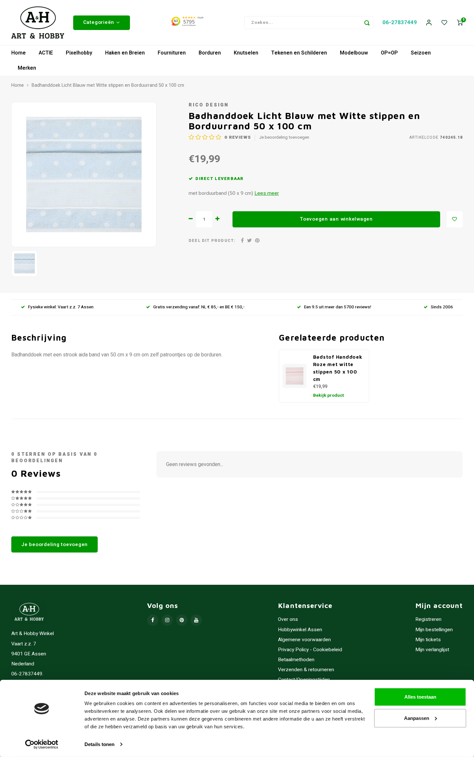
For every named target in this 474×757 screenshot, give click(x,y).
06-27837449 (399, 22)
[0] (460, 22)
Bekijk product (328, 395)
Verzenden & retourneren (306, 669)
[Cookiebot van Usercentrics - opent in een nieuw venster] (42, 744)
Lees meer (266, 193)
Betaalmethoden (296, 659)
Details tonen (99, 744)
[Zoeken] (366, 22)
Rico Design (209, 105)
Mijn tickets (428, 639)
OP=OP (389, 53)
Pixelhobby (79, 53)
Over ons (288, 619)
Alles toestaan (420, 697)
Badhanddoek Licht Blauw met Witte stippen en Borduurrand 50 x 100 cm (108, 85)
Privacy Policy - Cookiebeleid (310, 649)
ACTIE (46, 53)
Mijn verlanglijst (432, 649)
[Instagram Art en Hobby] (167, 620)
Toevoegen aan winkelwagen (336, 219)
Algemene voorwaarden (304, 639)
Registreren (428, 619)
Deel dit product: (212, 241)
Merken (27, 68)
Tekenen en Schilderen (299, 53)
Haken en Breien (125, 53)
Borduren (210, 53)
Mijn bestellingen (434, 629)
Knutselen (246, 53)
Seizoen (421, 53)
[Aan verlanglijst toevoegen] (455, 219)
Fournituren (172, 53)
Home (18, 53)
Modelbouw (354, 53)
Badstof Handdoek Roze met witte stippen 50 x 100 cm (337, 368)
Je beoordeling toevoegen (284, 137)
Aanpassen (416, 718)
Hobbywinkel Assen (300, 629)
